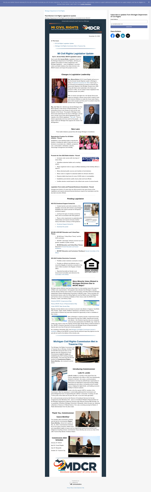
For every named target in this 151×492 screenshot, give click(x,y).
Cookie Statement (85, 4)
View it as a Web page (83, 21)
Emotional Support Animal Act (65, 224)
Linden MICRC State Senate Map (60, 306)
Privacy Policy (70, 487)
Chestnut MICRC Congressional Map (61, 301)
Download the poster (62, 226)
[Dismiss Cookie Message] (149, 1)
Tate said (72, 117)
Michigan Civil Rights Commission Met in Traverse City (70, 46)
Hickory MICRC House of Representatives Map (64, 303)
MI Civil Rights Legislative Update (64, 43)
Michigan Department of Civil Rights (55, 11)
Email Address (114, 19)
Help (83, 487)
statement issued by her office (81, 82)
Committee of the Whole (62, 274)
